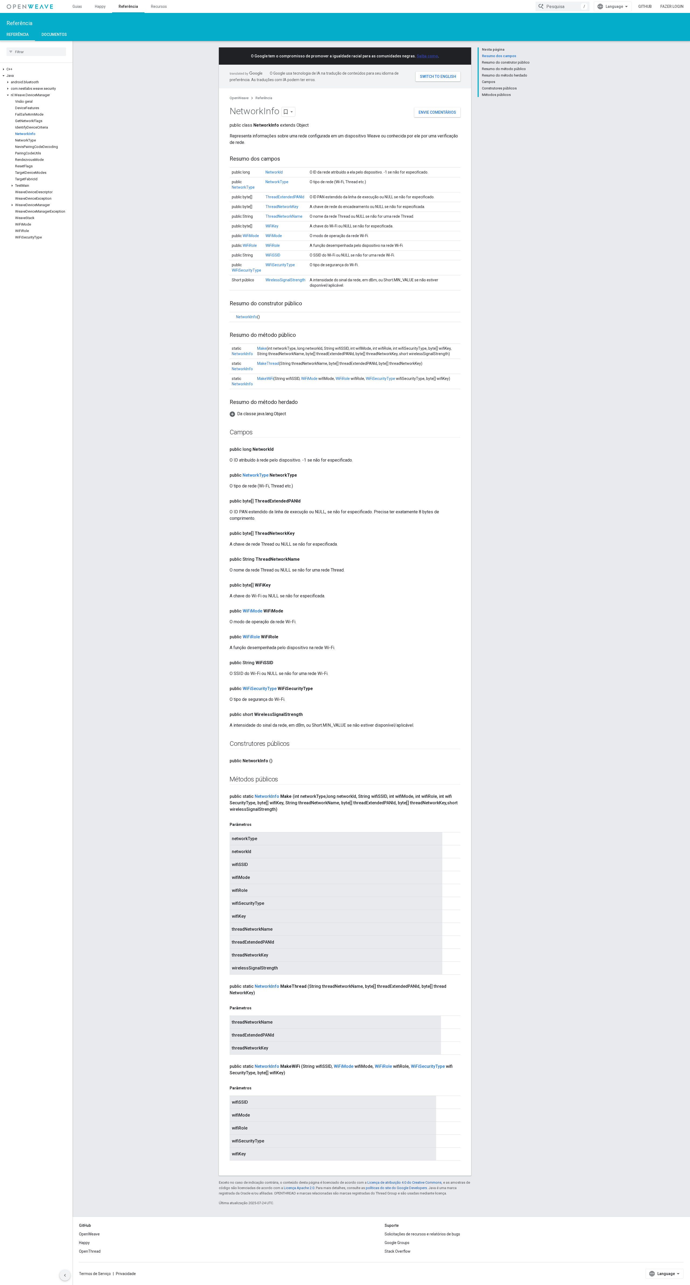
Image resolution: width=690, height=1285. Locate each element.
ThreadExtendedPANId (284, 197)
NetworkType (243, 187)
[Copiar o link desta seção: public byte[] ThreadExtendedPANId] (306, 501)
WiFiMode (251, 236)
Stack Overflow (397, 1251)
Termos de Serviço (95, 1274)
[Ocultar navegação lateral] (65, 1275)
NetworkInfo (246, 317)
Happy (100, 6)
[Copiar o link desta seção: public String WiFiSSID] (278, 663)
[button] (36, 69)
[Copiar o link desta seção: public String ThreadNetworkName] (305, 559)
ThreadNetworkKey (281, 207)
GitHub (645, 6)
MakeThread (268, 363)
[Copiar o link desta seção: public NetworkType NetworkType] (302, 475)
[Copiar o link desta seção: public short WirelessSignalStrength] (308, 714)
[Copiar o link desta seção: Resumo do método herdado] (303, 402)
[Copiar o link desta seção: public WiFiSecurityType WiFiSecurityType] (318, 688)
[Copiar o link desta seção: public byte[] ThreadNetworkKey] (300, 533)
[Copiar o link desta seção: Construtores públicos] (295, 744)
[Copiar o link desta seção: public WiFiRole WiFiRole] (283, 637)
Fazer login (672, 6)
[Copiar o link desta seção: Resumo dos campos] (285, 159)
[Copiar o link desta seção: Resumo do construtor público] (307, 304)
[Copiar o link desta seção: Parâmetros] (256, 824)
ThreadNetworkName (283, 216)
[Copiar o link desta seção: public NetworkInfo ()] (277, 761)
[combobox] (562, 6)
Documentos (54, 34)
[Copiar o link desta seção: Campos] (258, 433)
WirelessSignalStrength (285, 280)
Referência (128, 6)
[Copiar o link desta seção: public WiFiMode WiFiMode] (288, 611)
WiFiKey (271, 226)
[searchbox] (36, 51)
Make (262, 348)
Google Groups (397, 1243)
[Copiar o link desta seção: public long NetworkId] (279, 449)
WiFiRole (250, 245)
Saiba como (427, 56)
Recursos (159, 6)
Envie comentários (437, 112)
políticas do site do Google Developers (396, 1188)
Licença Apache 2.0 (299, 1188)
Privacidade (126, 1274)
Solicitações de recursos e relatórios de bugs (422, 1234)
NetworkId (274, 172)
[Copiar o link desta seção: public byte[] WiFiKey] (276, 585)
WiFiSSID (272, 255)
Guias (77, 6)
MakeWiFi (265, 378)
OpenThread (90, 1251)
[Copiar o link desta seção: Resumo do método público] (301, 335)
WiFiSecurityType (246, 270)
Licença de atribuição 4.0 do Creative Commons (404, 1182)
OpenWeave (239, 98)
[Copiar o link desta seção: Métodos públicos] (283, 780)
